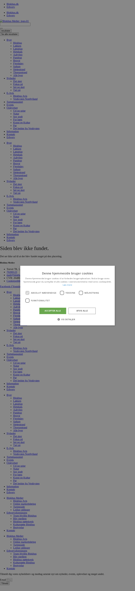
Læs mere (67, 284)
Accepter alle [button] (53, 310)
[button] (67, 319)
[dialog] (67, 295)
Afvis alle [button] (82, 310)
